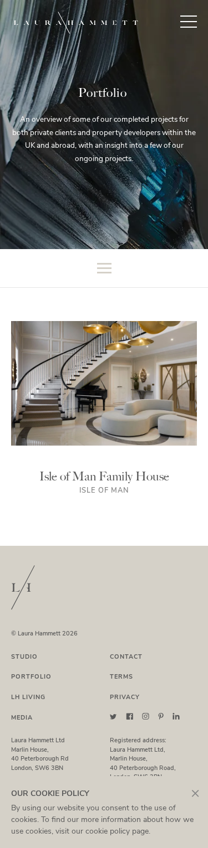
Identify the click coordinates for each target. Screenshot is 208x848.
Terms (121, 677)
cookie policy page (117, 831)
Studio (24, 657)
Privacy (125, 697)
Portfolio (31, 677)
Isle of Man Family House (104, 476)
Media (22, 717)
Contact (126, 657)
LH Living (28, 697)
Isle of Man (104, 490)
